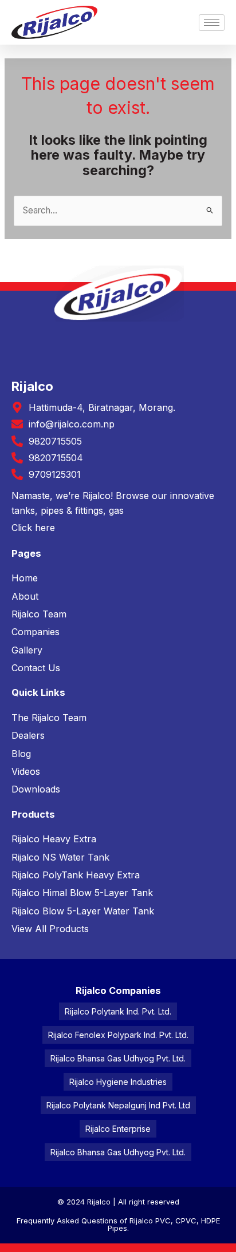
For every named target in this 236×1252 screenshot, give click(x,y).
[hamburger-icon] (212, 22)
